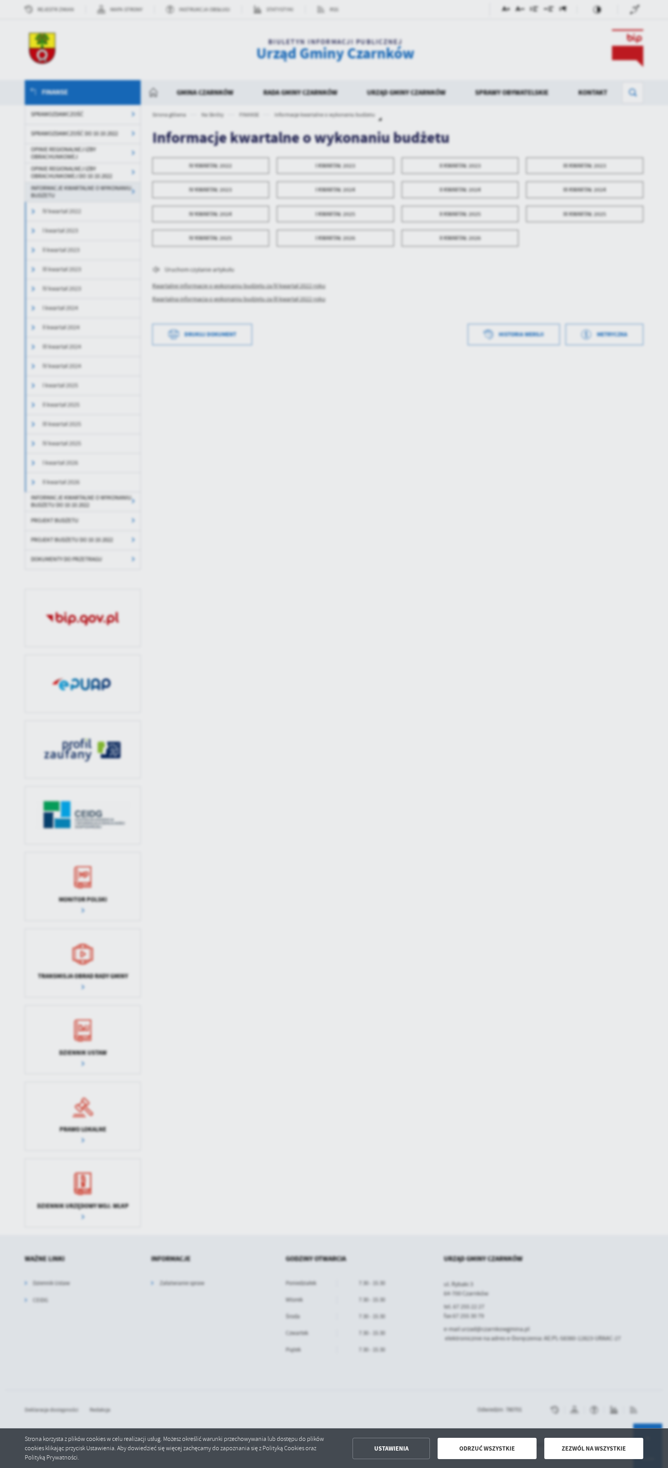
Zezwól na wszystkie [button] (594, 1448)
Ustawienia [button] (391, 1448)
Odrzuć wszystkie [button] (487, 1448)
